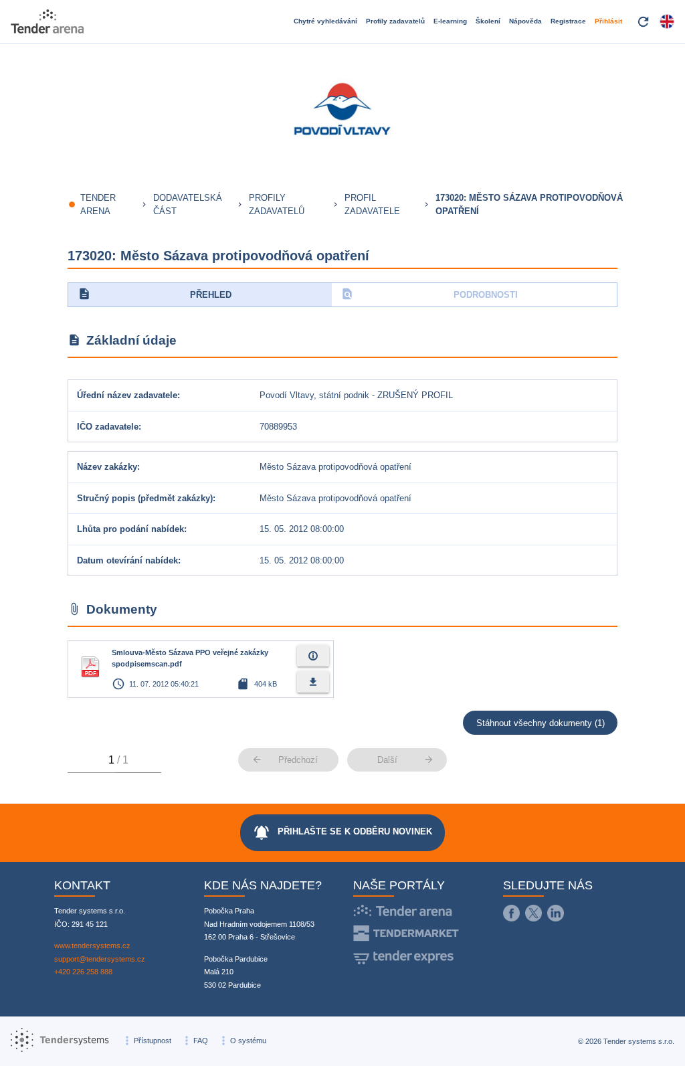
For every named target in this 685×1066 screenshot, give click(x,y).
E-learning (450, 21)
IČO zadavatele (107, 427)
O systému (248, 1041)
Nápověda (525, 21)
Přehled (155, 293)
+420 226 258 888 (83, 972)
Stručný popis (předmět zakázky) (145, 498)
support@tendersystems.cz (99, 959)
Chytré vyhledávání (325, 21)
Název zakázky (107, 467)
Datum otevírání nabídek (127, 560)
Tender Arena (98, 204)
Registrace (568, 21)
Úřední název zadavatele (127, 395)
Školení (488, 21)
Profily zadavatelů (395, 21)
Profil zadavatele (372, 204)
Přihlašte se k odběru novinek (342, 832)
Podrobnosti (429, 293)
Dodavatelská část (187, 204)
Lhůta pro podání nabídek (130, 529)
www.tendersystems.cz (92, 946)
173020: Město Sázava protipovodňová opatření (529, 204)
